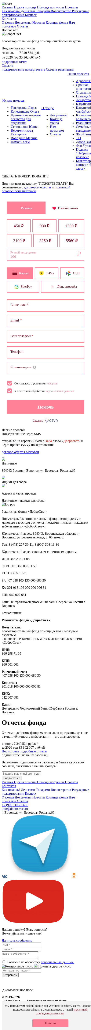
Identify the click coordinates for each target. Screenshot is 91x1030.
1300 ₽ (71, 225)
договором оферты (37, 187)
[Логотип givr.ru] (52, 420)
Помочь (45, 407)
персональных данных (60, 391)
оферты (52, 383)
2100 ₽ (19, 240)
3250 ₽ (45, 240)
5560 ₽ (72, 240)
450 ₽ (19, 225)
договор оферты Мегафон (20, 452)
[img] (34, 367)
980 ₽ (45, 225)
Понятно (50, 1023)
